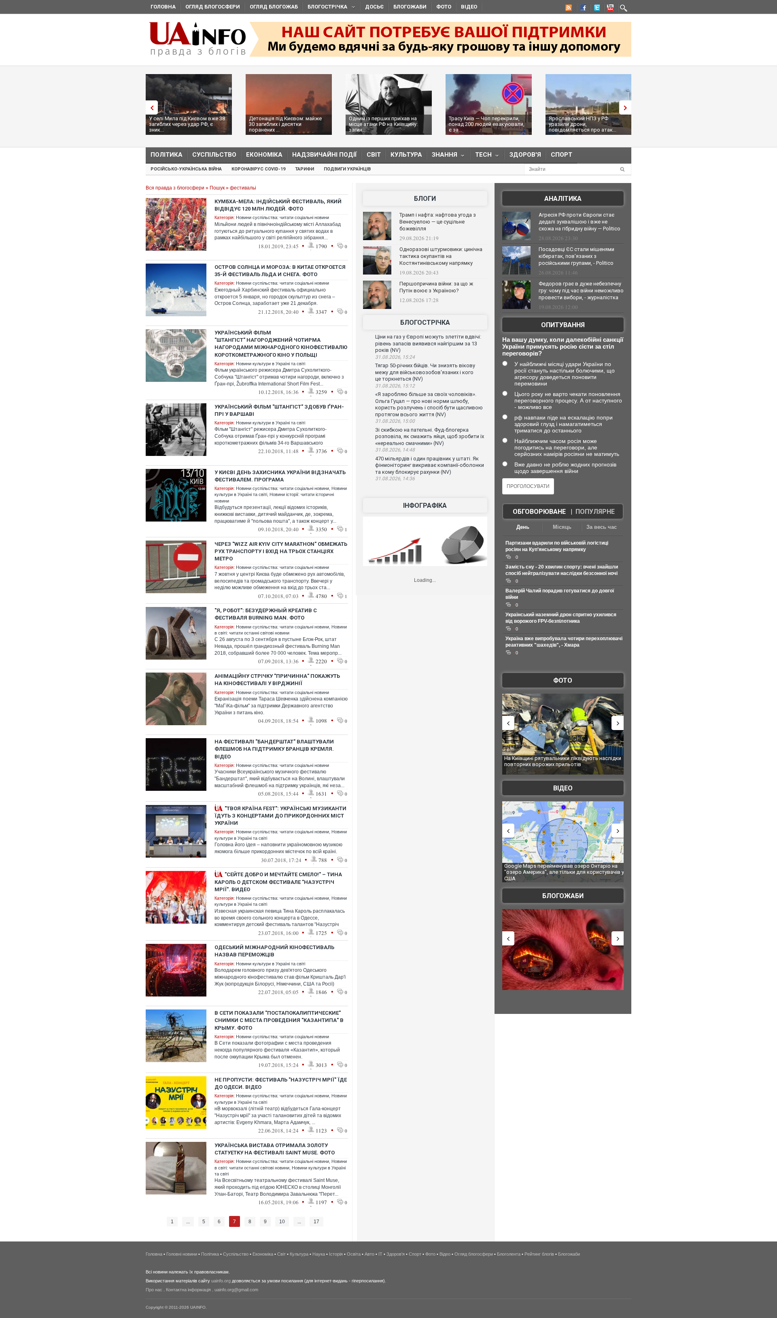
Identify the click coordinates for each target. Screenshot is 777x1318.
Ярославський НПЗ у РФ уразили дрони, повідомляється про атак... (582, 124)
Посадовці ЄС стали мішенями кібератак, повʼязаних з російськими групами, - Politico (576, 256)
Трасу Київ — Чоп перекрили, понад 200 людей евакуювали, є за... (486, 124)
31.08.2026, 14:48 (395, 450)
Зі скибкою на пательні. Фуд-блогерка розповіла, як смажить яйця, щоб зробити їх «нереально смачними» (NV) (429, 436)
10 (282, 1221)
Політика (167, 154)
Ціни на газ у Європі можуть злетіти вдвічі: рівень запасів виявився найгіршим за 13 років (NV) (428, 343)
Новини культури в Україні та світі (270, 363)
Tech (481, 156)
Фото (443, 7)
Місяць (562, 527)
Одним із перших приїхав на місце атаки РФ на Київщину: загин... (383, 124)
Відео (469, 7)
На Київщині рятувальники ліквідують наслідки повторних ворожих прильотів (562, 761)
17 (316, 1221)
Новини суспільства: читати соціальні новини (282, 217)
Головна (163, 7)
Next (627, 107)
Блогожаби (410, 7)
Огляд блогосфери (212, 7)
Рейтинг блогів (539, 1254)
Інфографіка (425, 505)
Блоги (425, 198)
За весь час (601, 527)
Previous (150, 107)
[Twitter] (595, 8)
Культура (406, 154)
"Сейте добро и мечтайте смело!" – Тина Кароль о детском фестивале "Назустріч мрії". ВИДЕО (278, 881)
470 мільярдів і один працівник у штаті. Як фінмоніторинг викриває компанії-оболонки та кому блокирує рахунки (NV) (429, 465)
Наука (318, 1254)
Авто (369, 1254)
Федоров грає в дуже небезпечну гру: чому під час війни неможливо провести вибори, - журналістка (581, 290)
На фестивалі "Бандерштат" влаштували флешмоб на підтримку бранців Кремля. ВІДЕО (274, 749)
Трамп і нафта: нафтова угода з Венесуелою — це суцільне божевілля (437, 222)
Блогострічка (325, 8)
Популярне (595, 511)
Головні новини (181, 1254)
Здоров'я (525, 154)
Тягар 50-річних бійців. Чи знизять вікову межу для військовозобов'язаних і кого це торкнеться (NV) (425, 372)
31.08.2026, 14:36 (395, 478)
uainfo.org (221, 1280)
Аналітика (563, 198)
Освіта (354, 1254)
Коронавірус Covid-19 (258, 169)
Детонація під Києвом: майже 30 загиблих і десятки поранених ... (285, 124)
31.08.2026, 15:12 (395, 386)
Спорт (561, 154)
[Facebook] (581, 8)
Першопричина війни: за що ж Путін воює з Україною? (436, 287)
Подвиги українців (347, 169)
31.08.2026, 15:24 (395, 357)
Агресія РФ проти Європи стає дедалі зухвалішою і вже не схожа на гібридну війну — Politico (579, 222)
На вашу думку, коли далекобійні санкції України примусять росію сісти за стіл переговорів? (562, 346)
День (522, 527)
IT (380, 1254)
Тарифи (304, 169)
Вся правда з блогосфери (175, 188)
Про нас (154, 1289)
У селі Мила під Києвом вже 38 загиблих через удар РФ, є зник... (187, 124)
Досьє (374, 7)
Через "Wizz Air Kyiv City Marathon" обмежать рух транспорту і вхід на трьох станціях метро (280, 551)
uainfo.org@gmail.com (236, 1289)
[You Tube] (609, 8)
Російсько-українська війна (186, 169)
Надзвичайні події (324, 154)
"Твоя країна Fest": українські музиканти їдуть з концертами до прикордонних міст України (280, 815)
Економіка (264, 154)
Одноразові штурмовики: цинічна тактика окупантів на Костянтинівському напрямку (440, 256)
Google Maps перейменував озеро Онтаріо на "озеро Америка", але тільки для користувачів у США (564, 872)
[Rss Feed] (567, 8)
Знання (442, 156)
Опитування (563, 325)
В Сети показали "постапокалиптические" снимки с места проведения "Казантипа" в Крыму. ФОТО (279, 1020)
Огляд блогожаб (274, 7)
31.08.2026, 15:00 (395, 421)
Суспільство (214, 154)
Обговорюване (539, 511)
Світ (374, 154)
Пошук (217, 188)
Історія (336, 1254)
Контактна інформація (188, 1289)
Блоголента (508, 1254)
